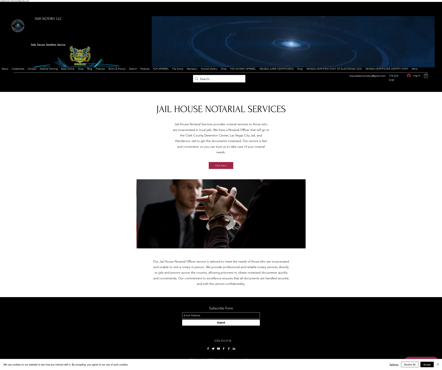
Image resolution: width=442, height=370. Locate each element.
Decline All (409, 364)
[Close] (438, 364)
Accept (427, 364)
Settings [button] (394, 364)
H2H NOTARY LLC (48, 19)
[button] (426, 75)
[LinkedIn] (234, 348)
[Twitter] (213, 348)
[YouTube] (218, 348)
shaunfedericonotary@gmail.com (367, 75)
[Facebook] (208, 348)
